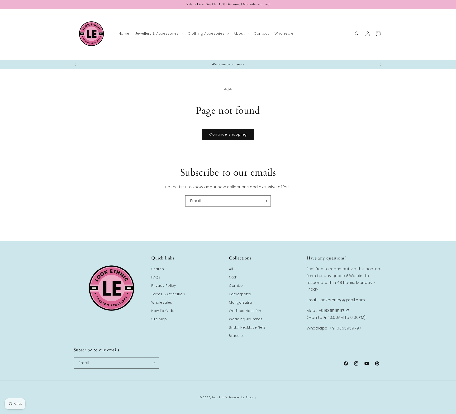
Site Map (159, 319)
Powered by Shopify (242, 397)
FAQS (155, 277)
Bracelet (236, 335)
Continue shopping (228, 134)
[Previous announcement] (75, 64)
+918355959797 (333, 310)
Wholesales (161, 302)
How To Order (163, 310)
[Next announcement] (380, 64)
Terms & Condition (168, 294)
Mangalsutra (240, 302)
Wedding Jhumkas (246, 319)
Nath (233, 277)
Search (157, 269)
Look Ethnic (220, 397)
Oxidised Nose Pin (245, 310)
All (231, 269)
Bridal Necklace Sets (247, 327)
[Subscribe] (265, 201)
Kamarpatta (240, 294)
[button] (158, 33)
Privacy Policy (163, 285)
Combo (236, 285)
